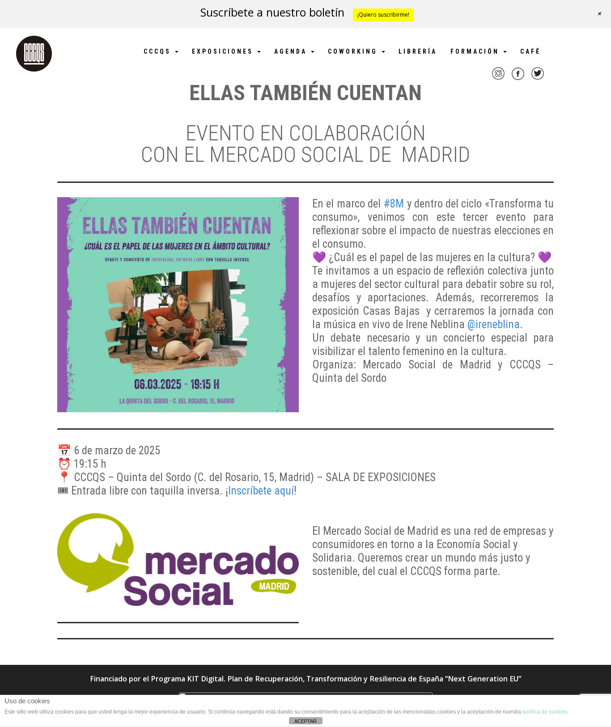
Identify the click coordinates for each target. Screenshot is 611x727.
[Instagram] (498, 79)
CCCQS (159, 51)
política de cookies (545, 712)
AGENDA (292, 51)
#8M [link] (393, 203)
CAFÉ (530, 51)
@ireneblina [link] (493, 324)
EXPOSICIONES (224, 51)
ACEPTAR (305, 721)
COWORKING (354, 51)
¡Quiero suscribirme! (383, 14)
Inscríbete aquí (261, 490)
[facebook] (518, 79)
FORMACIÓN (476, 51)
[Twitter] (537, 79)
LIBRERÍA (418, 51)
